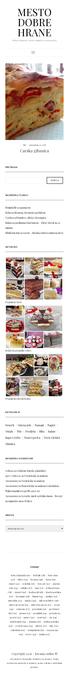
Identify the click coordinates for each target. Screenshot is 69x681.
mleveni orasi (18, 604)
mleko (30, 600)
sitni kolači (18, 621)
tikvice (41, 625)
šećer (31, 634)
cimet (14, 583)
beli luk (39, 575)
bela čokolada (20, 575)
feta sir (44, 583)
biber (23, 579)
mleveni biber (49, 600)
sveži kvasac (24, 625)
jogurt (20, 592)
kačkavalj (36, 592)
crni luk (28, 583)
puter (29, 617)
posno (25, 613)
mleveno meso (41, 604)
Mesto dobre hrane (34, 22)
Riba (41, 431)
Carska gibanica (34, 150)
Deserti (9, 425)
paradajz (39, 609)
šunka (44, 634)
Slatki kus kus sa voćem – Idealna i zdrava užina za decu (34, 233)
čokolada (18, 630)
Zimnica (10, 444)
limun (37, 596)
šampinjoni (36, 630)
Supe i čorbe (12, 437)
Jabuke (26, 587)
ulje (54, 625)
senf (42, 617)
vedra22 (9, 470)
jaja (39, 587)
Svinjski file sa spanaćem (17, 207)
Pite (25, 145)
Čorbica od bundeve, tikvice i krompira (25, 217)
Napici (51, 425)
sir (53, 617)
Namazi (39, 425)
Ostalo (9, 431)
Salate (51, 431)
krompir (23, 596)
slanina (35, 621)
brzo (51, 579)
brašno (37, 579)
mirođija (15, 600)
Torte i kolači (52, 437)
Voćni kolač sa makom (36, 475)
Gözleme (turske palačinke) (31, 470)
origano (23, 609)
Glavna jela (24, 425)
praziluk (40, 613)
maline (51, 596)
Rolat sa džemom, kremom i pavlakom (25, 212)
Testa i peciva (32, 437)
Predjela (30, 431)
